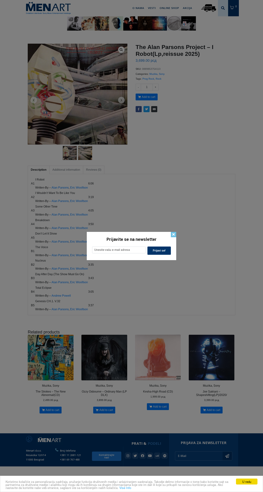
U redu (246, 481)
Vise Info (125, 487)
